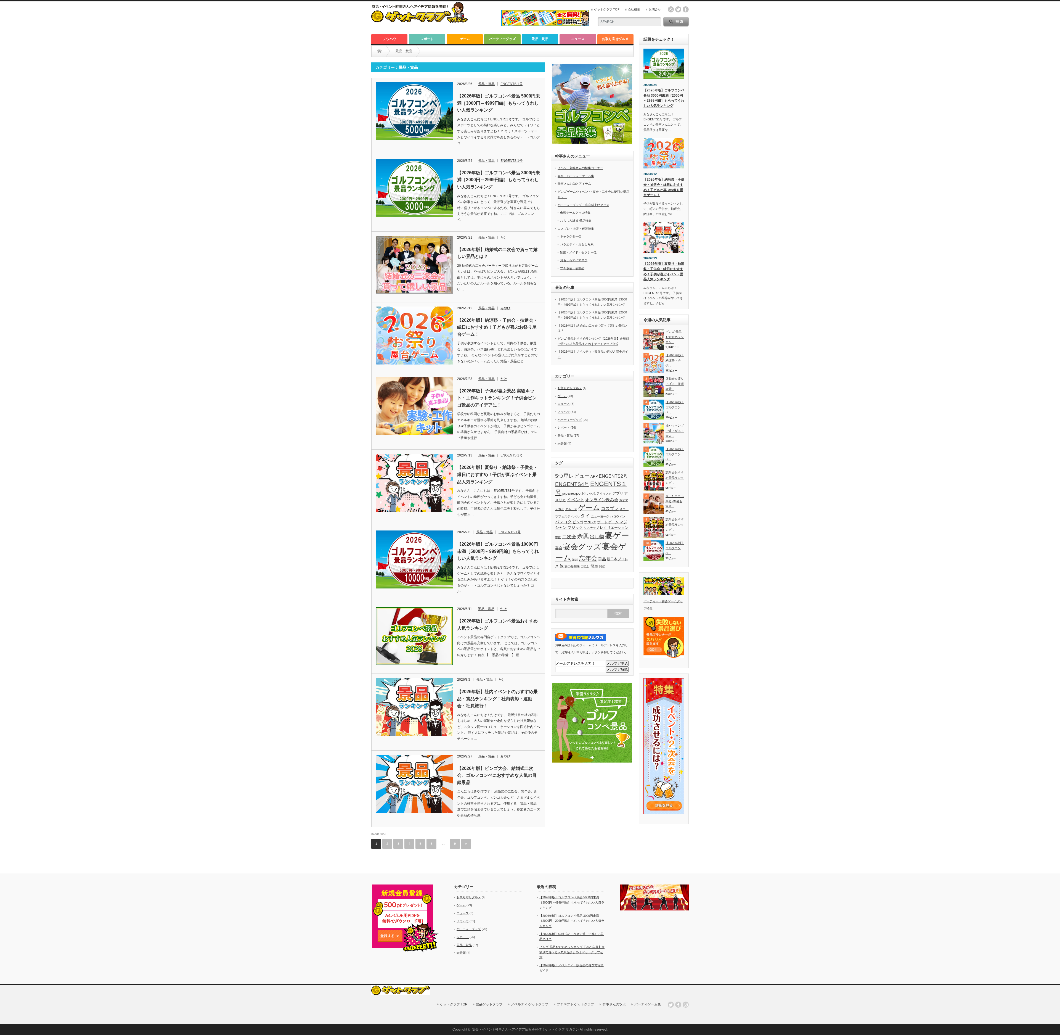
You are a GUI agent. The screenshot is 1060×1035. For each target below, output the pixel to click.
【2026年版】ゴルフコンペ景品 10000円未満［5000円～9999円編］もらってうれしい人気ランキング (498, 551)
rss (671, 9)
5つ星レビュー (572, 476)
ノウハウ (389, 39)
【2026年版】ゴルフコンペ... (675, 407)
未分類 (562, 443)
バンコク (563, 521)
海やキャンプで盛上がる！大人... (675, 430)
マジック (575, 527)
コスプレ (610, 508)
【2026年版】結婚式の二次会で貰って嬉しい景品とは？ (497, 253)
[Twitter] (671, 1005)
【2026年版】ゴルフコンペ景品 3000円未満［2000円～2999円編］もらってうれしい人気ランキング (498, 179)
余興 (583, 536)
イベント (575, 499)
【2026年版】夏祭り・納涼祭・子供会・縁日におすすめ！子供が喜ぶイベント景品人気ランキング (497, 474)
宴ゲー (617, 535)
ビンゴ (578, 522)
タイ (585, 516)
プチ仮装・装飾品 (572, 268)
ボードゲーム (608, 522)
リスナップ (591, 527)
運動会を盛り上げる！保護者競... (675, 383)
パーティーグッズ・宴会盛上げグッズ (583, 205)
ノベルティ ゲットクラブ (529, 1004)
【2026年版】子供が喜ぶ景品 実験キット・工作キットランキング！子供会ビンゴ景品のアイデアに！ (497, 398)
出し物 (597, 536)
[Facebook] (678, 1005)
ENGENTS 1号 (511, 84)
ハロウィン (617, 516)
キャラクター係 (570, 236)
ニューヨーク (600, 516)
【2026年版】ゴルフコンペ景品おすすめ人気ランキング (497, 624)
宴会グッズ (582, 547)
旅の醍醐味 (572, 566)
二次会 (569, 536)
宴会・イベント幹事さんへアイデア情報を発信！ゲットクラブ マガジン (525, 1029)
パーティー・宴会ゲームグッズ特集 (663, 605)
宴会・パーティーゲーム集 (576, 176)
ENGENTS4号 (572, 484)
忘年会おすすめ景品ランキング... (675, 477)
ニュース (577, 39)
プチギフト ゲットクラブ (575, 1004)
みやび (505, 308)
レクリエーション (614, 528)
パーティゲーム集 (647, 1004)
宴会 (558, 548)
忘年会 (588, 558)
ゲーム (465, 39)
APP (594, 477)
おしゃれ (588, 493)
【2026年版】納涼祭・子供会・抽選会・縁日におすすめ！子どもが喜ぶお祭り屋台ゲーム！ (497, 327)
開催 (602, 566)
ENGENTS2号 (613, 476)
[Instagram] (686, 1005)
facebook (686, 9)
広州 (575, 559)
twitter (678, 9)
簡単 (594, 566)
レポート (427, 39)
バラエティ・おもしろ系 (576, 244)
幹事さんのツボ (614, 1004)
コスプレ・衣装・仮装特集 (576, 228)
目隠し (585, 566)
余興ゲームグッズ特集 (575, 212)
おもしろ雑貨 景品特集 (575, 220)
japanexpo (571, 493)
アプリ (618, 493)
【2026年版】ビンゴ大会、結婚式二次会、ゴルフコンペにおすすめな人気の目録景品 (497, 775)
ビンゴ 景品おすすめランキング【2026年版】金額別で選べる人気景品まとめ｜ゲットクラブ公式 (572, 952)
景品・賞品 (540, 39)
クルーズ (571, 509)
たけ (503, 237)
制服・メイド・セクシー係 (578, 252)
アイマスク (604, 493)
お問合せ (655, 9)
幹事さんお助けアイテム (574, 183)
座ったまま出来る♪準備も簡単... (675, 501)
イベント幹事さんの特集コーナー (580, 168)
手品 (602, 559)
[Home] (379, 51)
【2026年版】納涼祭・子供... (675, 360)
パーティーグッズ (502, 39)
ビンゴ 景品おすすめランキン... (675, 337)
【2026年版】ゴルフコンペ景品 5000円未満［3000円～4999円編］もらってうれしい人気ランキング (498, 103)
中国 (558, 537)
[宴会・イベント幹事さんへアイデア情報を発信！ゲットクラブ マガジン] (419, 21)
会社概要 (634, 9)
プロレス (590, 522)
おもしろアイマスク (573, 260)
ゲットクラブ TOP (606, 9)
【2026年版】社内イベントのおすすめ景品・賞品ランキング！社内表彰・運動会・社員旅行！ (497, 698)
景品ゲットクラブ (489, 1004)
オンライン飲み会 (601, 499)
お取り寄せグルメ (615, 39)
